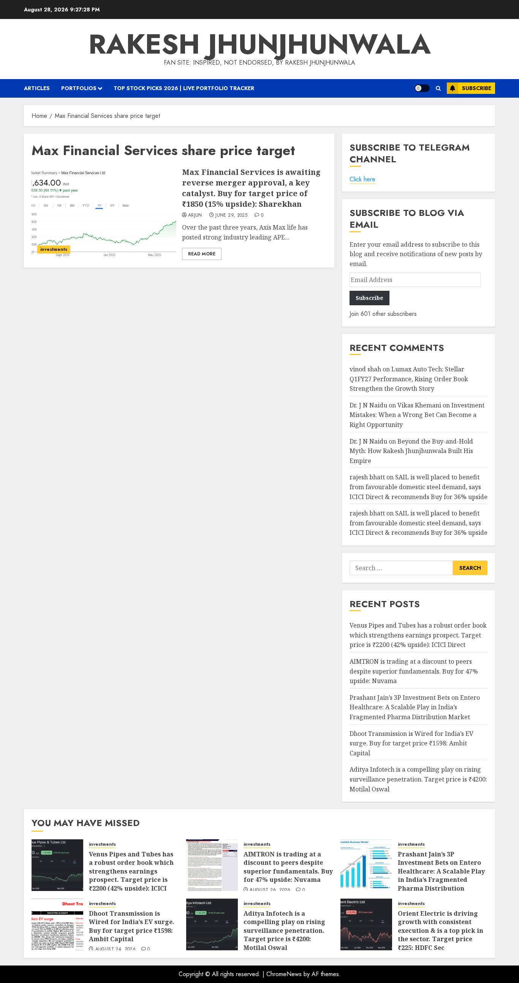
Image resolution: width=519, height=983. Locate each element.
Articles (37, 88)
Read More (201, 254)
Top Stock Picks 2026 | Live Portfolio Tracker (184, 88)
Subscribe (476, 88)
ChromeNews (284, 974)
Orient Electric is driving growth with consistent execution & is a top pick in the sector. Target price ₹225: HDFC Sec (440, 930)
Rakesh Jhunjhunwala (260, 44)
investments (53, 249)
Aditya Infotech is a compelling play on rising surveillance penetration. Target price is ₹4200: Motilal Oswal (418, 779)
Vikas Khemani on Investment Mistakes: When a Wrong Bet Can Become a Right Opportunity (417, 415)
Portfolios (79, 88)
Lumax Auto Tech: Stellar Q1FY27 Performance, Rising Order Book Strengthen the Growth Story (409, 379)
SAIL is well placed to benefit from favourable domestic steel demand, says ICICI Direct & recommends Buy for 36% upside (418, 487)
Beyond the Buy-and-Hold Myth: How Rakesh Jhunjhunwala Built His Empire (411, 451)
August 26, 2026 (270, 890)
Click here (362, 179)
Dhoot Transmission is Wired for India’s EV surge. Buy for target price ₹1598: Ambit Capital (411, 743)
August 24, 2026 (115, 950)
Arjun (195, 215)
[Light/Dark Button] (422, 88)
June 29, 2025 (231, 215)
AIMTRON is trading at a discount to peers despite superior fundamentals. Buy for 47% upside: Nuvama (414, 671)
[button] (438, 88)
